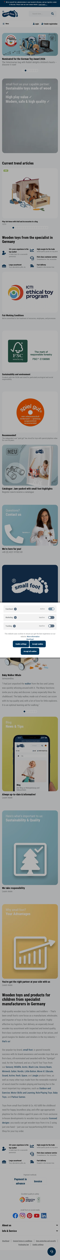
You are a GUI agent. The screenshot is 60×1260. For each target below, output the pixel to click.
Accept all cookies (30, 651)
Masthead (30, 639)
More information (33, 636)
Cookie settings (21, 644)
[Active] (51, 608)
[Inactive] (51, 617)
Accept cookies (37, 644)
